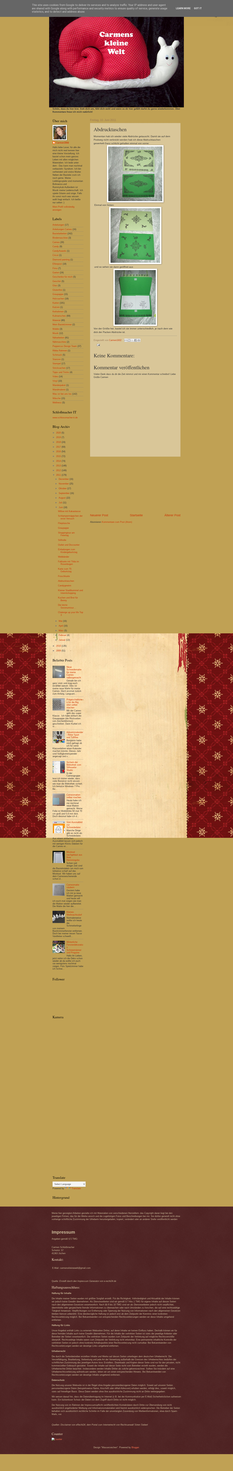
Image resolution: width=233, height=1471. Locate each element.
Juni (61, 507)
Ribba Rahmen (60, 350)
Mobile (56, 329)
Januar (62, 640)
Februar (63, 635)
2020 (59, 432)
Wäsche (57, 398)
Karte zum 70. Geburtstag (65, 570)
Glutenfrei (57, 290)
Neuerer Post (99, 515)
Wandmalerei (59, 389)
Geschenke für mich (62, 277)
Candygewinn (64, 585)
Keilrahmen (58, 311)
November (64, 483)
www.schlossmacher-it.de (65, 417)
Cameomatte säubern (73, 886)
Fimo (55, 268)
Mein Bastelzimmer (62, 324)
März (61, 630)
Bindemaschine (60, 238)
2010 (59, 646)
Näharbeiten (58, 337)
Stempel (57, 363)
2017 (59, 447)
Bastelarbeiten (60, 233)
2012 (59, 470)
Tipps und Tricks (61, 372)
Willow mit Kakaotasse (69, 511)
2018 (59, 442)
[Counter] (57, 1439)
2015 (59, 456)
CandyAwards (59, 251)
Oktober (63, 488)
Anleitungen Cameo (62, 229)
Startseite (136, 515)
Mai (61, 621)
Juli (61, 502)
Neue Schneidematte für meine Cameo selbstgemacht (74, 672)
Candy (56, 246)
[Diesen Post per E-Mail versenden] (126, 340)
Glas (55, 285)
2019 (59, 437)
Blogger (135, 1447)
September (64, 493)
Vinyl (55, 381)
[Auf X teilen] (132, 340)
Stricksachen (59, 368)
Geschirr (57, 281)
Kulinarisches (59, 316)
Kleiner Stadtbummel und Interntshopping (70, 591)
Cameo (56, 242)
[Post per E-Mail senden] (98, 345)
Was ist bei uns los (62, 394)
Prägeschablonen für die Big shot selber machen (74, 703)
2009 (59, 650)
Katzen (56, 307)
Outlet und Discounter (68, 545)
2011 (59, 475)
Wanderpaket (59, 385)
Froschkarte (64, 576)
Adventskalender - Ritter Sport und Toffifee (75, 735)
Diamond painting (61, 259)
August (62, 498)
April (61, 625)
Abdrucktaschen (66, 581)
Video (55, 376)
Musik (56, 333)
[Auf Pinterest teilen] (139, 340)
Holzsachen (58, 298)
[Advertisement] (135, 485)
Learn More (183, 8)
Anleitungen (58, 225)
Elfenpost (57, 264)
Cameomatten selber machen (74, 796)
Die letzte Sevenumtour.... (67, 606)
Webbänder (63, 556)
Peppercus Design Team (65, 346)
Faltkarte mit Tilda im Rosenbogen (68, 562)
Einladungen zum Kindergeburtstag (67, 550)
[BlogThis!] (129, 340)
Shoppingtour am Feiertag (66, 534)
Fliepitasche (64, 523)
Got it (198, 8)
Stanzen (57, 359)
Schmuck (57, 355)
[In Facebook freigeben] (135, 340)
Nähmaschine (59, 342)
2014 (59, 461)
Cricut (55, 255)
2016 (59, 451)
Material (56, 320)
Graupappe (58, 294)
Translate (76, 1188)
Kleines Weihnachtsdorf (74, 913)
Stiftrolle (62, 540)
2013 (59, 465)
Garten (56, 272)
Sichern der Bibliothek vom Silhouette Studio (74, 766)
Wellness (57, 402)
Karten (56, 303)
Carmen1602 (62, 142)
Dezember (64, 479)
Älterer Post (172, 515)
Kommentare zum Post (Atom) (117, 522)
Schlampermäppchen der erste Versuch (70, 517)
